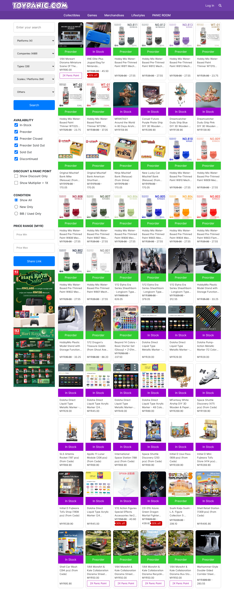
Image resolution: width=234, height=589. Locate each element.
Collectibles (72, 15)
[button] (220, 5)
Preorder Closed (30, 138)
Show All (25, 200)
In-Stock (25, 125)
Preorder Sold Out (32, 145)
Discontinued (28, 159)
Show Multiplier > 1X (33, 183)
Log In (209, 5)
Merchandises (114, 15)
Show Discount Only (33, 176)
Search (34, 105)
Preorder (25, 132)
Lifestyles (138, 15)
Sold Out (25, 152)
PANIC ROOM (161, 15)
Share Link (34, 261)
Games (92, 15)
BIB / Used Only (30, 213)
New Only (26, 207)
